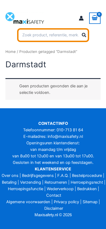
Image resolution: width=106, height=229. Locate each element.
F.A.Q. (62, 175)
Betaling (9, 182)
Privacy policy (66, 201)
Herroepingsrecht (87, 182)
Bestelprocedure (87, 175)
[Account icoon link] (81, 18)
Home (10, 51)
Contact (53, 195)
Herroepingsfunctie (25, 188)
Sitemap (90, 201)
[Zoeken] (84, 35)
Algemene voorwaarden (28, 201)
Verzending (30, 182)
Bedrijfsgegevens (38, 175)
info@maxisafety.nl (65, 136)
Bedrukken (87, 188)
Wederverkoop (60, 188)
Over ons (10, 175)
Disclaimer (53, 208)
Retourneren (56, 182)
